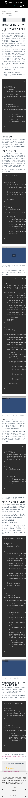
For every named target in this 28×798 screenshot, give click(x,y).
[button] (6, 768)
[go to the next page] (23, 20)
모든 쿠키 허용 (14, 795)
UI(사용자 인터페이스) (7, 11)
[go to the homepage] (15, 2)
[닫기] (27, 773)
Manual (13, 6)
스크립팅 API (20, 6)
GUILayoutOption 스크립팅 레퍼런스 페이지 (12, 756)
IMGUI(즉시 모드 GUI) (7, 13)
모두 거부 (14, 790)
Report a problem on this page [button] (11, 771)
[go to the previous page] (4, 20)
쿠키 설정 (14, 787)
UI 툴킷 (16, 11)
